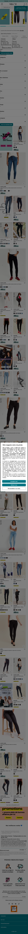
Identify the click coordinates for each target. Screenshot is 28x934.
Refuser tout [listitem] (14, 485)
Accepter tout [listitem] (13, 481)
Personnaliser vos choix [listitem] (14, 488)
